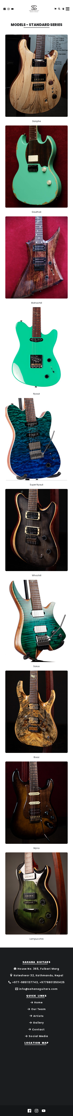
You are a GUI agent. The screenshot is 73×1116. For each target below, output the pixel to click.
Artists (38, 1016)
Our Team (38, 1009)
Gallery (38, 1022)
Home (38, 1002)
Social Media (38, 1036)
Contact (38, 1029)
